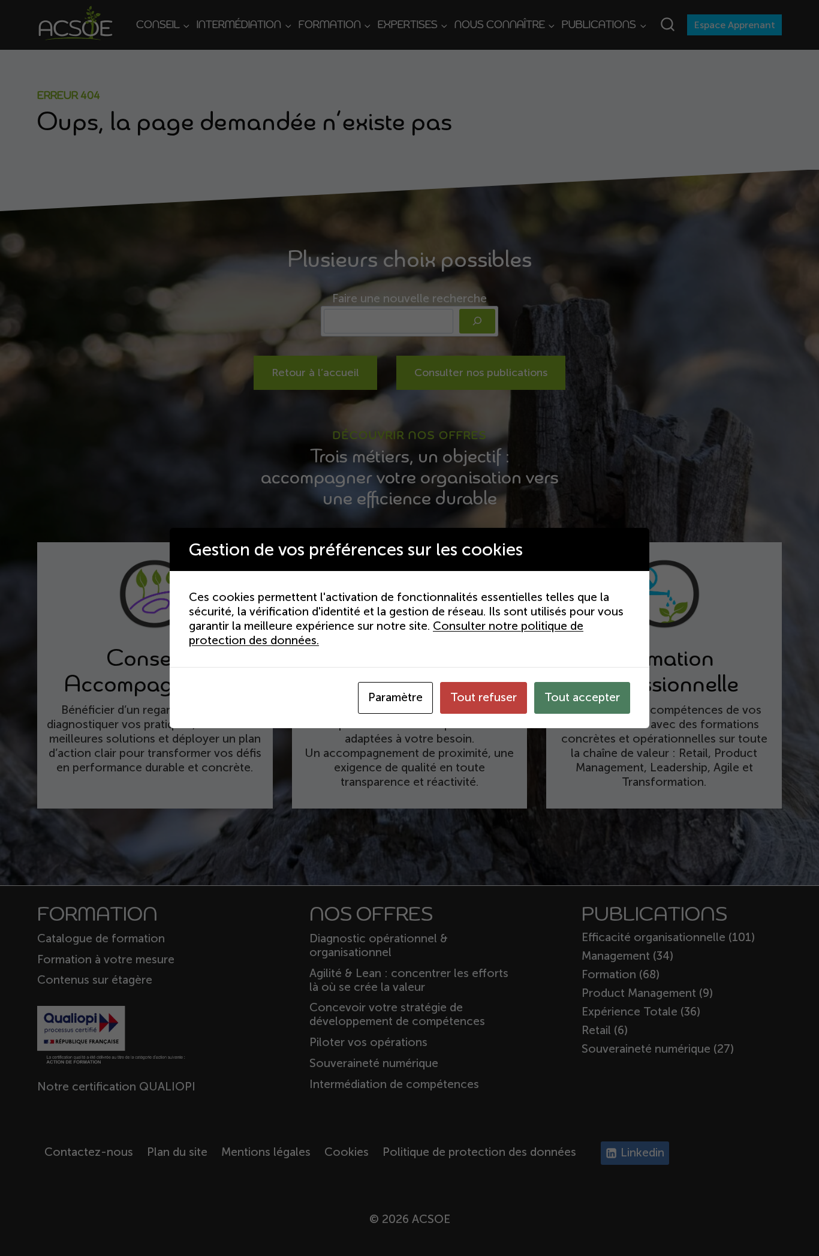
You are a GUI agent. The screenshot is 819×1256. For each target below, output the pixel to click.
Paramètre (395, 697)
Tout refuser (483, 697)
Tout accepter (582, 697)
